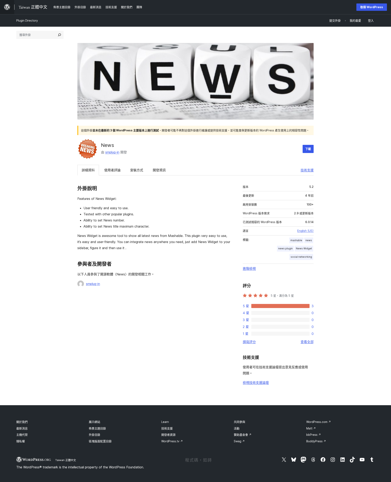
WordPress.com (318, 422)
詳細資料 (88, 170)
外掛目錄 (94, 434)
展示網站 (94, 422)
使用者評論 (112, 170)
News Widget (304, 248)
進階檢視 (249, 268)
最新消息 (22, 428)
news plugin (285, 248)
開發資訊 (159, 170)
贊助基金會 (243, 434)
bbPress (313, 434)
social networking (301, 256)
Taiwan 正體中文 (65, 460)
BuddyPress (316, 441)
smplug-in (112, 152)
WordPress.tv (172, 441)
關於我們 (22, 422)
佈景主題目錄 (97, 428)
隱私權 (20, 441)
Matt (311, 428)
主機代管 (22, 434)
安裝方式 (136, 170)
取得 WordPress (371, 7)
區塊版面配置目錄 (100, 441)
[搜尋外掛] (59, 35)
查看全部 (307, 342)
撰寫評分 (249, 342)
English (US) (305, 230)
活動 (236, 428)
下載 (308, 149)
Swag (239, 441)
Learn (165, 422)
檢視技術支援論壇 (256, 383)
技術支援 (307, 170)
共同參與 (239, 422)
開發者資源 (168, 434)
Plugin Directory (27, 20)
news (308, 240)
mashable (296, 240)
